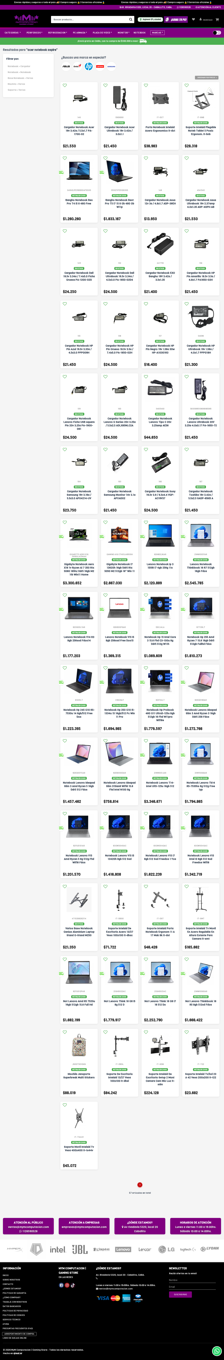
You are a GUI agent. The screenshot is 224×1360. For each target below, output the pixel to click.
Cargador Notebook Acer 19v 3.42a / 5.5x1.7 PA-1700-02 (79, 130)
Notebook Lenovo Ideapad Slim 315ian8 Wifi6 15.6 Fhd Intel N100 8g (120, 786)
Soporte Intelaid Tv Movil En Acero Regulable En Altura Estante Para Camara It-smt (201, 933)
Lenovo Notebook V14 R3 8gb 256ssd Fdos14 (79, 638)
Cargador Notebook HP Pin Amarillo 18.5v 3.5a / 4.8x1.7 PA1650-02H (201, 276)
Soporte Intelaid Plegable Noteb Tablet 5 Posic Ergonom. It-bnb (201, 130)
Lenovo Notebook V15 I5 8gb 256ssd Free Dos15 (119, 638)
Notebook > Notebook (19, 72)
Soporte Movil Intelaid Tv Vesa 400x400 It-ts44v (79, 1148)
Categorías (12, 32)
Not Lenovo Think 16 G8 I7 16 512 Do (160, 1002)
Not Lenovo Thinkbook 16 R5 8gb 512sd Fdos (200, 1002)
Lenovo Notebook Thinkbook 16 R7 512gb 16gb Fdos (200, 567)
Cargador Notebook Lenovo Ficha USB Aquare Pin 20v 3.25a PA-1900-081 (79, 424)
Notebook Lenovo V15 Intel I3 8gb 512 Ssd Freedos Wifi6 (201, 859)
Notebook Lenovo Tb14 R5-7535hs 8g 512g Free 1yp (201, 786)
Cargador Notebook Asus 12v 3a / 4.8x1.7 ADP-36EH (160, 201)
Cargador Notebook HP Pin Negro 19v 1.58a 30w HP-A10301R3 (160, 349)
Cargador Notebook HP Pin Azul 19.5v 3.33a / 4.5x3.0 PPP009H (79, 349)
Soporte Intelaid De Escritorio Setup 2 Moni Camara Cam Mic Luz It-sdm (160, 1079)
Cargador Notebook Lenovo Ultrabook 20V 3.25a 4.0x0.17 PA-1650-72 (201, 422)
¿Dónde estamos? (12, 1288)
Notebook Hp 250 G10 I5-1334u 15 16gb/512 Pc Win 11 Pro (119, 713)
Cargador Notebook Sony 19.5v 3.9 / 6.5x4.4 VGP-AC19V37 (160, 495)
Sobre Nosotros (11, 1279)
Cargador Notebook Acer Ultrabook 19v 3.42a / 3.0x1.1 (119, 130)
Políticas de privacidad (15, 1310)
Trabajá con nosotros (15, 1302)
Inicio (6, 1275)
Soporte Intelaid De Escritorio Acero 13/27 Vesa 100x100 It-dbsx (119, 932)
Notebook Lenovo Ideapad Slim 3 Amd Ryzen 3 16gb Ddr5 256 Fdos (201, 713)
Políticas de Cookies (14, 1315)
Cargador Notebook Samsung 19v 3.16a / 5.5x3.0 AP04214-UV (79, 495)
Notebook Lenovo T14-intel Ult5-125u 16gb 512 (160, 784)
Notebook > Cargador (19, 66)
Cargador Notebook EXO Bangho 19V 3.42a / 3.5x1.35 (160, 276)
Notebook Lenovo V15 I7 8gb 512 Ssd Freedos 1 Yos (160, 857)
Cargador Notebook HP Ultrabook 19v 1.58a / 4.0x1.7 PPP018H (201, 349)
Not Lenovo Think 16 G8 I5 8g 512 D (119, 1002)
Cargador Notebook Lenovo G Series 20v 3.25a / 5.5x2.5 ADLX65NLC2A (120, 422)
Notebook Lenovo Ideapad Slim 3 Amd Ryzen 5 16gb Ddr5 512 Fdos (79, 786)
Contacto (8, 1284)
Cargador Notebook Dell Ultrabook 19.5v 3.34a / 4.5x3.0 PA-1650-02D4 (119, 276)
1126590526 (185, 7)
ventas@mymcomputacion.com (28, 1227)
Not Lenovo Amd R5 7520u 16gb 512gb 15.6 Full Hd (79, 1002)
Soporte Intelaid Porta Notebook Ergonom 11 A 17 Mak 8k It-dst (160, 932)
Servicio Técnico (11, 1319)
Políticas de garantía (14, 1293)
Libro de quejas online (15, 1338)
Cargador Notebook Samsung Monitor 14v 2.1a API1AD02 (119, 495)
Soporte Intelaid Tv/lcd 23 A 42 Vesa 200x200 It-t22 (200, 1075)
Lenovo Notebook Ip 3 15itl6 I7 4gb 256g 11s (160, 565)
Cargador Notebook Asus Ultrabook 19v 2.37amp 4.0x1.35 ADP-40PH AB (200, 203)
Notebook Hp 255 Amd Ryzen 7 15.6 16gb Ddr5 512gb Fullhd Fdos (200, 640)
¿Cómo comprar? (11, 1297)
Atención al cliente (209, 7)
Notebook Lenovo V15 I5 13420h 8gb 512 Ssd (119, 857)
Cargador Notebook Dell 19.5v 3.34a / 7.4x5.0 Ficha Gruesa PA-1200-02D (79, 276)
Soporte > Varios (16, 90)
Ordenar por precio (206, 77)
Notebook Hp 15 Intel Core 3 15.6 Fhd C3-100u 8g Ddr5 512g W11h (160, 640)
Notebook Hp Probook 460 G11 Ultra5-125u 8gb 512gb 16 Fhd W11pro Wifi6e (160, 715)
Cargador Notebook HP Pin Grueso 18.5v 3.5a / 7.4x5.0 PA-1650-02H (120, 349)
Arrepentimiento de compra (19, 1334)
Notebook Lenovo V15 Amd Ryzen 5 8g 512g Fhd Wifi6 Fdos (79, 859)
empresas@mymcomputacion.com (84, 1227)
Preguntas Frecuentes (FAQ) (18, 1328)
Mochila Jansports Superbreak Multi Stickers (79, 1075)
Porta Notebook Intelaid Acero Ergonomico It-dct (160, 128)
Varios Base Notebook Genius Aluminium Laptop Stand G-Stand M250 (79, 932)
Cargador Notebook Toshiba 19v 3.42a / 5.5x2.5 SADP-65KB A (200, 495)
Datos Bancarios (12, 1306)
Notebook (139, 32)
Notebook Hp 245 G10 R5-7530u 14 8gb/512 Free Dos (79, 713)
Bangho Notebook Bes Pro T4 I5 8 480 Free (79, 201)
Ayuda (6, 1324)
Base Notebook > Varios (20, 78)
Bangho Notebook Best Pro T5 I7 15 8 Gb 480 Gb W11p (119, 203)
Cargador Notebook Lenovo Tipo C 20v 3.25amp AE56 (160, 422)
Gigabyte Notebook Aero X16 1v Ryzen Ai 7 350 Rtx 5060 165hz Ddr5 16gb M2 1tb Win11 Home (79, 569)
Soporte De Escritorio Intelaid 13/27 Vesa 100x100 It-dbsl (119, 1077)
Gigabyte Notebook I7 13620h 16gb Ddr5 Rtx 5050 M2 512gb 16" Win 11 (119, 567)
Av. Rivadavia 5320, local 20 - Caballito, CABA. (146, 7)
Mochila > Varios (16, 84)
